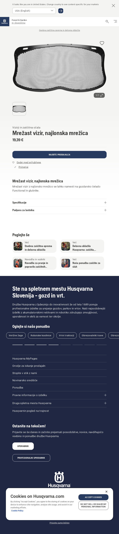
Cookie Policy (17, 510)
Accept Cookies (93, 497)
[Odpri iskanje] (107, 21)
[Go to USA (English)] (60, 10)
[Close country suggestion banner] (113, 5)
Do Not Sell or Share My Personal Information (93, 505)
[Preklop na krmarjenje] (115, 21)
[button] (102, 43)
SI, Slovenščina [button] (18, 23)
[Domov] (4, 21)
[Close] (106, 491)
